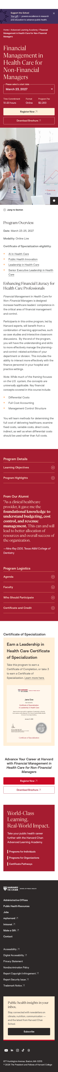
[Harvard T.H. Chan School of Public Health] (19, 888)
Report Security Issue (14, 979)
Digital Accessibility (13, 955)
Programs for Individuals (22, 851)
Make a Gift (9, 930)
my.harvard (9, 918)
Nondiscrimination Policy (16, 967)
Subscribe (29, 1031)
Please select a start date (17, 84)
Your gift (14, 16)
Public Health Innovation (23, 259)
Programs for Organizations (24, 857)
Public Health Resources (16, 906)
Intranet (7, 924)
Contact (8, 936)
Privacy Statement (13, 961)
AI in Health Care (18, 254)
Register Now (27, 111)
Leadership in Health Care (23, 264)
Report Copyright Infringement (19, 973)
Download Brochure (27, 120)
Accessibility (10, 949)
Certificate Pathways (20, 863)
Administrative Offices (15, 900)
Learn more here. (34, 678)
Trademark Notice (12, 985)
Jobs (6, 912)
